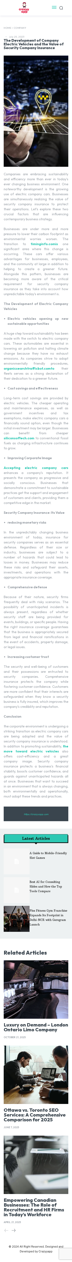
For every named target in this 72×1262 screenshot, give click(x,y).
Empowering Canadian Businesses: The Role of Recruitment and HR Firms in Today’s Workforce (34, 1207)
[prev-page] (6, 1230)
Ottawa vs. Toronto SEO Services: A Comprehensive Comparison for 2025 (35, 1115)
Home (7, 27)
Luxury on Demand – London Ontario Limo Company (36, 1027)
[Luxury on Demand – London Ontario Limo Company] (36, 989)
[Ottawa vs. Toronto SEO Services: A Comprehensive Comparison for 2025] (36, 1075)
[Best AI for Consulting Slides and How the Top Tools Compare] (17, 890)
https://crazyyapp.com (36, 814)
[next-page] (13, 1230)
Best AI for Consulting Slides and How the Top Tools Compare (46, 886)
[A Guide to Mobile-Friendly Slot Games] (17, 861)
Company (20, 27)
